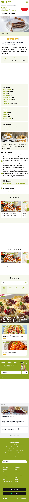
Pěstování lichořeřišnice (22, 452)
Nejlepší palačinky (23, 454)
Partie (18, 446)
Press (16, 469)
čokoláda (6, 95)
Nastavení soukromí (18, 484)
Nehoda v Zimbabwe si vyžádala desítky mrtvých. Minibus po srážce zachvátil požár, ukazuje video (14, 428)
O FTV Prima (5, 467)
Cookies (4, 479)
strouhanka (7, 97)
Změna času (13, 446)
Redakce (16, 481)
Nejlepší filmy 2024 (14, 444)
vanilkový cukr (8, 118)
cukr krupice (7, 89)
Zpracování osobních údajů (18, 476)
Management (17, 467)
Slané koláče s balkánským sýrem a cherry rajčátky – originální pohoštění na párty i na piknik (10, 214)
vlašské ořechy (8, 99)
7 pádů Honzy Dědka (9, 450)
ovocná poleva (8, 126)
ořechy (6, 112)
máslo (5, 101)
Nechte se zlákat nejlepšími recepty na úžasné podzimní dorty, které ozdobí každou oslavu (14, 146)
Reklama (4, 471)
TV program (8, 446)
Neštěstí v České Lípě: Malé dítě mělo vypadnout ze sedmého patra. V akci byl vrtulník (13, 422)
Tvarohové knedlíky (15, 454)
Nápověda (16, 479)
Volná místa (5, 469)
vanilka (6, 91)
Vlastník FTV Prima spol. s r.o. (7, 482)
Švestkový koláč (14, 456)
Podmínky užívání (6, 475)
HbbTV (4, 473)
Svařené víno (21, 450)
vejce (5, 93)
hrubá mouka (7, 103)
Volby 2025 (16, 450)
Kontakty (16, 473)
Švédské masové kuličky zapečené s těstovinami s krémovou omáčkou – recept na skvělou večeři (14, 319)
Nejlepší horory (21, 444)
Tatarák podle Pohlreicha (7, 452)
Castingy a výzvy (18, 471)
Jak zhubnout (7, 444)
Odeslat (25, 372)
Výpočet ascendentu (6, 454)
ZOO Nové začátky (15, 448)
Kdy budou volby (7, 448)
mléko (5, 114)
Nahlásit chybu (6, 484)
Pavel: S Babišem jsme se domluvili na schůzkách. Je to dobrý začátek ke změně (14, 415)
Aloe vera (14, 452)
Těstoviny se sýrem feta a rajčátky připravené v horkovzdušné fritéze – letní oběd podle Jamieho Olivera (13, 336)
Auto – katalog (21, 448)
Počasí (22, 446)
